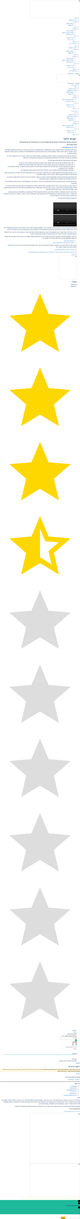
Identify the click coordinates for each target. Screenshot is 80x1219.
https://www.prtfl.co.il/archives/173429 (63, 243)
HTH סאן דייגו (73, 43)
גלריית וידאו (71, 40)
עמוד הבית (74, 85)
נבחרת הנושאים (72, 20)
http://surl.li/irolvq (69, 241)
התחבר (75, 1032)
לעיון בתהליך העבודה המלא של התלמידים (66, 249)
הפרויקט (74, 173)
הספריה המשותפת (72, 90)
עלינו (75, 18)
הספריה (75, 22)
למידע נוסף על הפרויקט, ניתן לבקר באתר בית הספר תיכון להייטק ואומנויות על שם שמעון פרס (52, 252)
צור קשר (74, 41)
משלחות (74, 98)
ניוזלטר (75, 27)
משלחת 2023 (70, 31)
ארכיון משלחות (70, 34)
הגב (78, 1213)
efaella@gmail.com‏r (68, 147)
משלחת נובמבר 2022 (68, 32)
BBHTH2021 (70, 23)
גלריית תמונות (70, 38)
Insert (63, 1218)
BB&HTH (71, 25)
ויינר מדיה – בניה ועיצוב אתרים (72, 1111)
